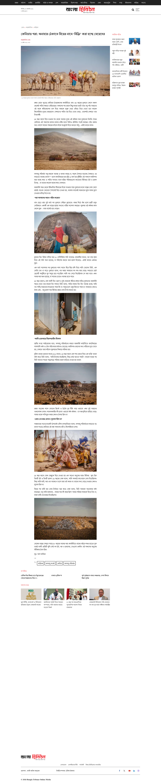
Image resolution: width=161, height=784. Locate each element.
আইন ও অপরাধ (48, 3)
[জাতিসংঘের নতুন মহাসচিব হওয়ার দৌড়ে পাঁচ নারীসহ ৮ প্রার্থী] (126, 63)
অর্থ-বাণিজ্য (83, 3)
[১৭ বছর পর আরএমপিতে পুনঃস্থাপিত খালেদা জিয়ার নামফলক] (77, 599)
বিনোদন (92, 3)
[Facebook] (119, 771)
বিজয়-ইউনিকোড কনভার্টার (93, 765)
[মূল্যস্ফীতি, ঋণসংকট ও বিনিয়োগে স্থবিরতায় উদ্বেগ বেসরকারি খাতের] (31, 599)
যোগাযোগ (63, 765)
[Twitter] (124, 771)
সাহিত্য (136, 3)
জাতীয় (30, 3)
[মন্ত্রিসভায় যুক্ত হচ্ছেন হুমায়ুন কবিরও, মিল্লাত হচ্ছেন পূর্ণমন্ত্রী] (126, 85)
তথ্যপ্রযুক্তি (107, 3)
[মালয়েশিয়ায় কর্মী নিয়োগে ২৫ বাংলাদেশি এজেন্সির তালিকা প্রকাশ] (126, 75)
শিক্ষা (114, 3)
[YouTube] (129, 771)
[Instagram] (138, 771)
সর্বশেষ (23, 3)
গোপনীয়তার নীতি (73, 765)
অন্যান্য (143, 3)
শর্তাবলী (81, 765)
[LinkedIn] (134, 771)
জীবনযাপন (128, 3)
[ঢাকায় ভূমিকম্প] (65, 578)
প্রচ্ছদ (16, 3)
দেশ (57, 3)
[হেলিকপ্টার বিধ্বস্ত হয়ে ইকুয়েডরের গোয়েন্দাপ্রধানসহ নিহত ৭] (35, 578)
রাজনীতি (37, 3)
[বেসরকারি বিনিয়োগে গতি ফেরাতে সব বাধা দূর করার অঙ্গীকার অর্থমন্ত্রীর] (99, 599)
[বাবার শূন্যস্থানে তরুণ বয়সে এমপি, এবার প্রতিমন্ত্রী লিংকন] (126, 43)
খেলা (99, 3)
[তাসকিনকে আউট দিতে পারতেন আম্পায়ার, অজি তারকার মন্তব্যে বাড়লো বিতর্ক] (54, 599)
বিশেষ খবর (74, 3)
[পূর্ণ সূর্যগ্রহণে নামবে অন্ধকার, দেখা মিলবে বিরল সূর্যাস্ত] (96, 578)
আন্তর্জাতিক (64, 3)
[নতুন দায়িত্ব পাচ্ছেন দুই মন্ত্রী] (126, 53)
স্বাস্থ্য (120, 3)
